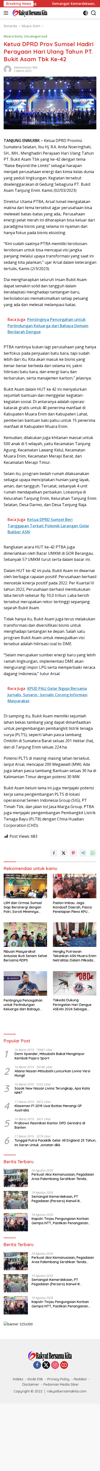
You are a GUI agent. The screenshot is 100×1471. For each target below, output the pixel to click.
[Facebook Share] (54, 853)
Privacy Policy (58, 1379)
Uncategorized (35, 36)
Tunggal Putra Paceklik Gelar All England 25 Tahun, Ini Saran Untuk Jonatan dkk (55, 1142)
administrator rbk (25, 67)
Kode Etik (35, 1379)
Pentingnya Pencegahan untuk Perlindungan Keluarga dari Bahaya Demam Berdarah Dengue (25, 1005)
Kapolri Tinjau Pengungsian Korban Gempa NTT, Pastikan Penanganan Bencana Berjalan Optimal (60, 1220)
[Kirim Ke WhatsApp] (92, 853)
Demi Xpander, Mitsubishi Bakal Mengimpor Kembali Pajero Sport (50, 1056)
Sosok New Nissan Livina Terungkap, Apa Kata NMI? (52, 1090)
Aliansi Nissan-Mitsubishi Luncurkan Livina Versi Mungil (52, 1073)
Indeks (18, 1379)
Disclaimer (30, 1384)
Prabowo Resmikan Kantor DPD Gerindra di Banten (50, 1125)
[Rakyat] (29, 13)
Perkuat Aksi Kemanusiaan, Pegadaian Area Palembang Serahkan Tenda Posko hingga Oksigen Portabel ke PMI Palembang (63, 1176)
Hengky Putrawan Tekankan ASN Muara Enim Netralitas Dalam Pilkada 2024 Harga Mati (74, 956)
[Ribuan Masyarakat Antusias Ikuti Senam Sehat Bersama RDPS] (25, 934)
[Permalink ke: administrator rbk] (7, 69)
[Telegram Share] (83, 853)
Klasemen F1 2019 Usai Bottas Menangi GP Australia (48, 1108)
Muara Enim (13, 36)
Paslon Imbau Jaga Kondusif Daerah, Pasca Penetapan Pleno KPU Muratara (72, 907)
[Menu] (7, 13)
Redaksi (80, 1379)
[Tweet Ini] (63, 853)
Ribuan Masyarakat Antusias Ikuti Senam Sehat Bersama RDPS (25, 955)
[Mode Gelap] (85, 13)
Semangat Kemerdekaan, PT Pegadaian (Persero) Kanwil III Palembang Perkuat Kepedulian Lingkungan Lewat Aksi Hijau (57, 1198)
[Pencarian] (93, 13)
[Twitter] (46, 1365)
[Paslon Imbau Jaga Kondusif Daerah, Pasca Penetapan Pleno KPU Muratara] (74, 886)
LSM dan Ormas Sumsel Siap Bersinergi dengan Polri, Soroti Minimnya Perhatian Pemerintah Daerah (23, 907)
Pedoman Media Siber (61, 1384)
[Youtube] (64, 1365)
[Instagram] (55, 1365)
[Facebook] (37, 1365)
